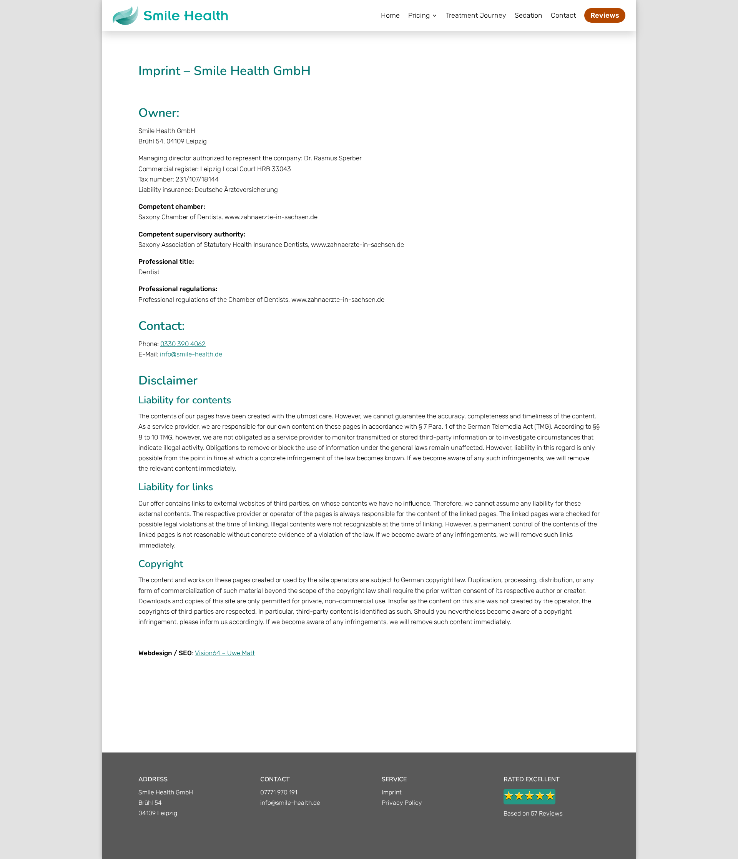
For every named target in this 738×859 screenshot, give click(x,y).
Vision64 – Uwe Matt (225, 653)
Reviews (551, 813)
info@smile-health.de (191, 354)
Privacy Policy (402, 802)
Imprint (392, 792)
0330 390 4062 (183, 344)
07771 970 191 (278, 792)
